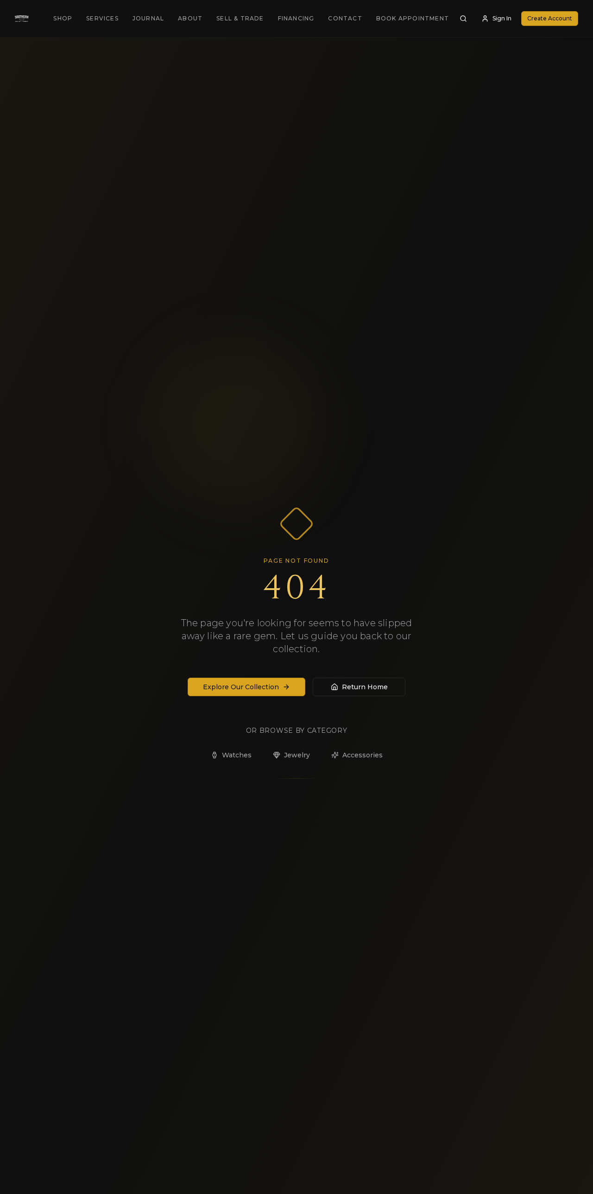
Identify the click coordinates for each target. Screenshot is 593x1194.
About (190, 18)
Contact (345, 18)
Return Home (365, 687)
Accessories (362, 755)
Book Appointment (412, 18)
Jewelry (297, 755)
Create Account (549, 18)
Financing (296, 18)
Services (102, 18)
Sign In (501, 18)
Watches (237, 755)
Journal (148, 18)
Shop (62, 18)
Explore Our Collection (241, 687)
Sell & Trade (240, 18)
